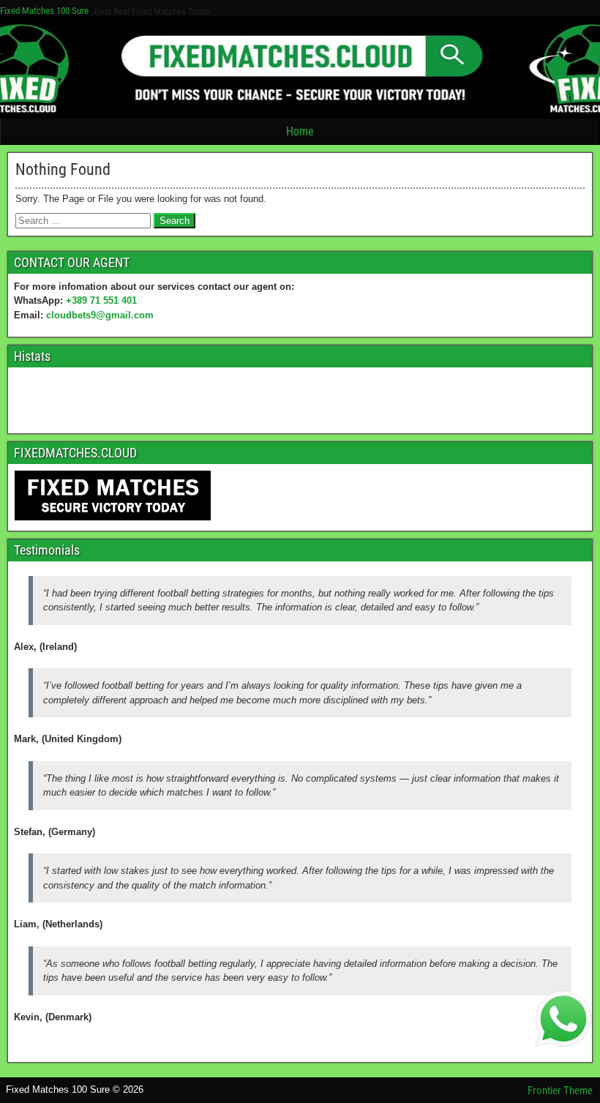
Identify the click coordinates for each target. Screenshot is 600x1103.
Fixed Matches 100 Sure (44, 10)
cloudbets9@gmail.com (100, 315)
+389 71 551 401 (101, 300)
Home (300, 131)
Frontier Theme (560, 1090)
